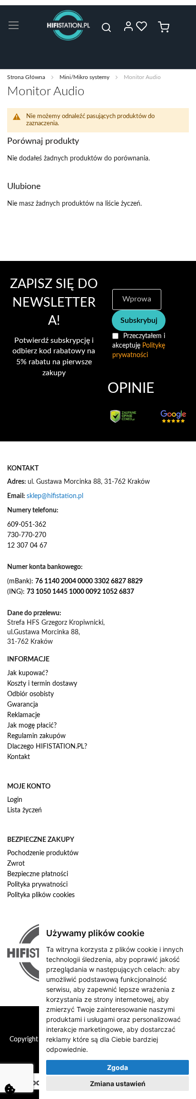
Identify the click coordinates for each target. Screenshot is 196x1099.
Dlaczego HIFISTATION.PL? (47, 746)
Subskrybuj (138, 320)
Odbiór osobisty (30, 694)
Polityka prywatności (37, 884)
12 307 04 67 (27, 545)
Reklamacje (23, 715)
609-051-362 (26, 524)
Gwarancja (22, 704)
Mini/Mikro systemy (85, 77)
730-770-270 (26, 535)
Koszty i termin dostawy (42, 683)
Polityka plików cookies (41, 895)
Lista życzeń (24, 810)
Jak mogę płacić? (32, 725)
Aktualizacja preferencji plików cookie (10, 1089)
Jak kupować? (27, 673)
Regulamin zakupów (36, 736)
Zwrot (16, 863)
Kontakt (18, 757)
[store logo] (68, 25)
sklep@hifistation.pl (55, 496)
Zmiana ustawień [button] (118, 1083)
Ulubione (141, 26)
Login (14, 800)
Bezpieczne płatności (37, 874)
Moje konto (128, 26)
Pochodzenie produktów (42, 853)
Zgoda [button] (117, 1067)
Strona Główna (27, 77)
